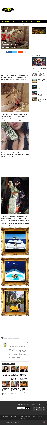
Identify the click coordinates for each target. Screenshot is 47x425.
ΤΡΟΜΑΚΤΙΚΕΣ (7, 21)
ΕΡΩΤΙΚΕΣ (26, 21)
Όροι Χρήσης (14, 416)
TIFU (33, 21)
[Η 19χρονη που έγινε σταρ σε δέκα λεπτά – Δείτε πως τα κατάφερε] (6, 369)
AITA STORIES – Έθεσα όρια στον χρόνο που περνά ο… (39, 68)
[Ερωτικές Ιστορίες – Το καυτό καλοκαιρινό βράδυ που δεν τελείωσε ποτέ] (34, 93)
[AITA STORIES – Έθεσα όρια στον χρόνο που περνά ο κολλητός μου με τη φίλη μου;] (39, 61)
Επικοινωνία (5, 416)
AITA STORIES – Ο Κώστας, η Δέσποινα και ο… (42, 99)
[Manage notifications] (44, 422)
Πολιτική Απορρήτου (37, 416)
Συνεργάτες (22, 418)
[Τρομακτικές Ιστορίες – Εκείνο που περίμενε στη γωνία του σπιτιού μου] (34, 87)
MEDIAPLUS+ (38, 421)
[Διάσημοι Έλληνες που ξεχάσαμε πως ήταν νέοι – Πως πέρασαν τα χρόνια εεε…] (15, 384)
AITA (39, 21)
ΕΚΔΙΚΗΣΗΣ (17, 21)
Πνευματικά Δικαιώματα (25, 416)
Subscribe (27, 408)
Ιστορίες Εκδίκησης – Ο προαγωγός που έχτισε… (42, 80)
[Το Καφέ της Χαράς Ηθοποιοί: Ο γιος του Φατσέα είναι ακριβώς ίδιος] (24, 384)
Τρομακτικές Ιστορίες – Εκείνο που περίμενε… (42, 87)
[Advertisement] (31, 9)
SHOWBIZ (4, 40)
